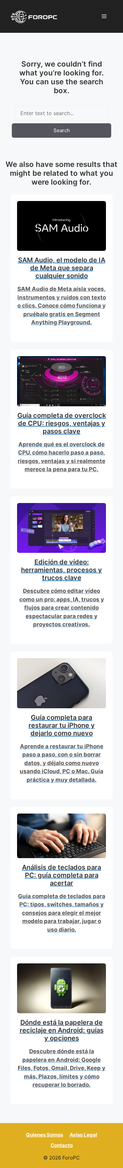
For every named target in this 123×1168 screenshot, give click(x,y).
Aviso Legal (83, 1135)
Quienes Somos (44, 1135)
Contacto (62, 1145)
